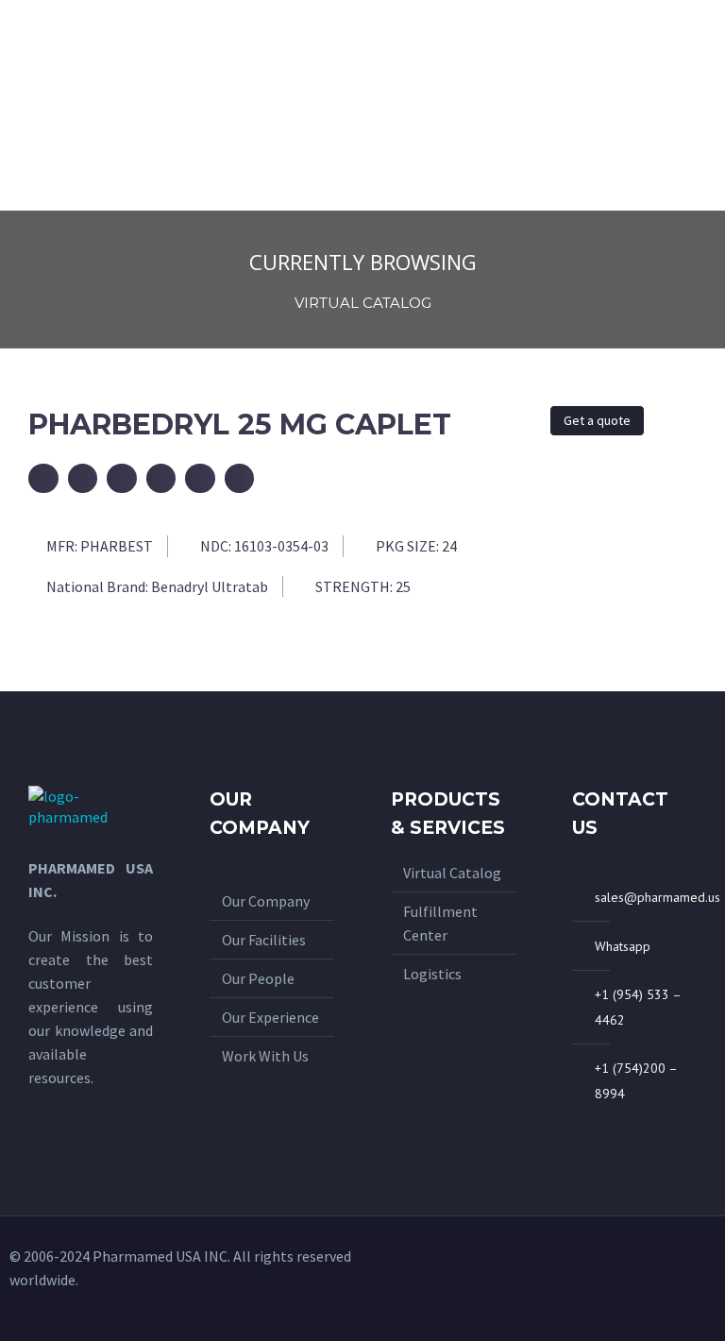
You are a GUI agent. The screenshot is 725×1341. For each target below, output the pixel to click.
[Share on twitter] (122, 479)
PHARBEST (116, 545)
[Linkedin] (701, 1279)
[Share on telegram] (200, 479)
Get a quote (597, 420)
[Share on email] (43, 479)
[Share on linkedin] (240, 479)
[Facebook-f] (670, 1279)
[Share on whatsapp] (161, 479)
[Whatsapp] (639, 1279)
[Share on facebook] (83, 479)
